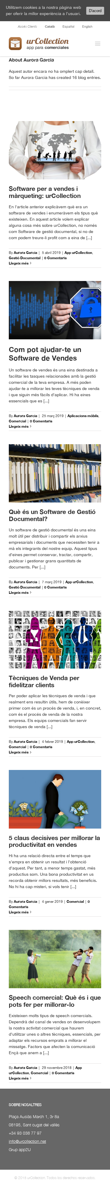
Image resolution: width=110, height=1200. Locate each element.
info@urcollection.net (27, 1141)
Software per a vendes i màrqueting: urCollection (45, 192)
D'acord (95, 11)
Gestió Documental (24, 258)
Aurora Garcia (25, 252)
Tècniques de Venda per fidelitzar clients (44, 681)
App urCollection (78, 252)
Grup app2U (20, 1149)
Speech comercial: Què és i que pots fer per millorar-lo (55, 1001)
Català (50, 26)
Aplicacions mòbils (82, 416)
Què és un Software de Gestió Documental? (52, 515)
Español (68, 26)
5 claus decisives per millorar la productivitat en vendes (54, 841)
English (87, 26)
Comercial (17, 421)
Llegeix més (18, 263)
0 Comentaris (55, 258)
